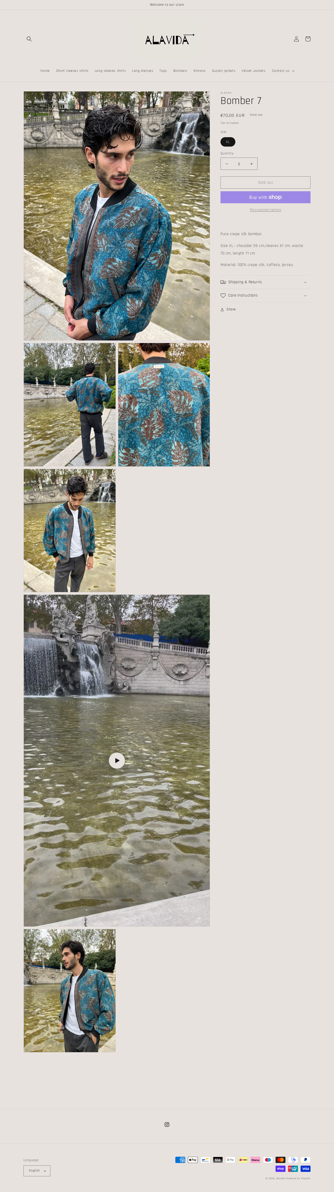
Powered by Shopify (298, 1178)
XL (228, 142)
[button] (29, 39)
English (34, 1170)
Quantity (227, 153)
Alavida (280, 1178)
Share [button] (231, 309)
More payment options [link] (265, 210)
